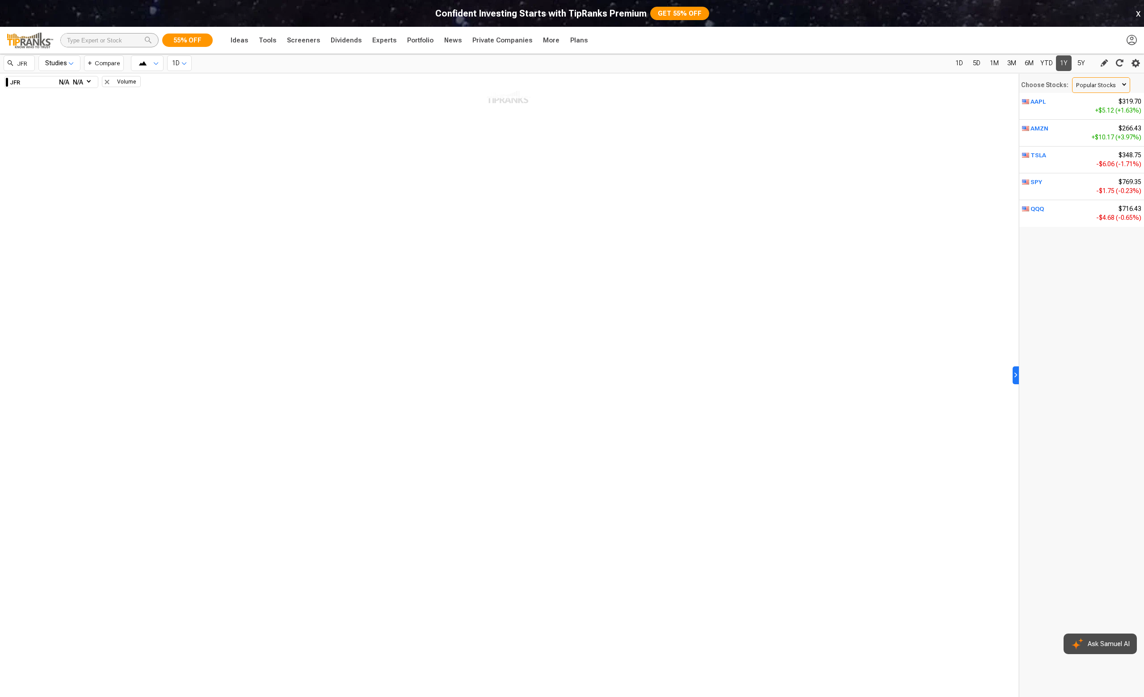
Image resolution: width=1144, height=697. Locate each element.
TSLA (1038, 155)
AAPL (1038, 101)
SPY (1036, 181)
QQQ (1037, 208)
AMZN (1039, 128)
